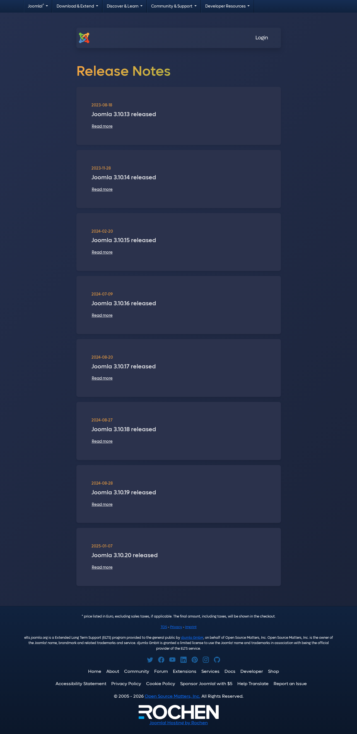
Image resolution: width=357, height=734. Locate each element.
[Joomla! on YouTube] (172, 660)
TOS (164, 627)
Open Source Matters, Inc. (172, 696)
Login (261, 37)
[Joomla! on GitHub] (217, 660)
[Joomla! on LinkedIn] (183, 660)
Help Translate (253, 683)
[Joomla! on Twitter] (150, 660)
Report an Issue (290, 683)
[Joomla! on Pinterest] (195, 660)
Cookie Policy (160, 683)
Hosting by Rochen (178, 722)
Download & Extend (76, 6)
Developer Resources (226, 6)
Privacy (176, 627)
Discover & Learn (123, 6)
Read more (102, 126)
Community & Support (172, 6)
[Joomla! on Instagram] (206, 660)
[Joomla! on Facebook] (161, 660)
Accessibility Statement (81, 683)
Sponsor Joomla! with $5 (206, 683)
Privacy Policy (126, 683)
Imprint (191, 627)
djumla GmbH (192, 638)
